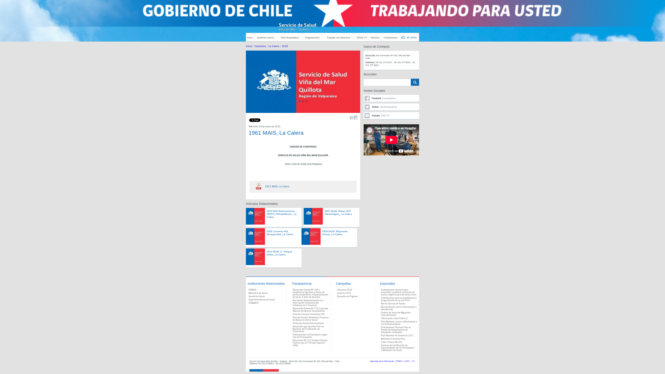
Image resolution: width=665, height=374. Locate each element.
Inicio (250, 37)
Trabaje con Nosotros (338, 37)
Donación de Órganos (347, 296)
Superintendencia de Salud (262, 299)
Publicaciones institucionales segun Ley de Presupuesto (310, 336)
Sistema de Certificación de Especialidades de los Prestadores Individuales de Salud (397, 348)
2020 (285, 46)
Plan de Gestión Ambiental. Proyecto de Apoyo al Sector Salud (311, 319)
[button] (300, 101)
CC (413, 361)
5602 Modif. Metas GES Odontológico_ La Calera (338, 212)
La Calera (274, 46)
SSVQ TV (362, 37)
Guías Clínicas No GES (391, 342)
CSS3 (407, 361)
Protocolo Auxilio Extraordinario (308, 323)
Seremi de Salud (256, 296)
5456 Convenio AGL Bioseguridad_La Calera (280, 233)
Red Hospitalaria (290, 37)
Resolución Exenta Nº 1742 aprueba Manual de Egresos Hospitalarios (310, 310)
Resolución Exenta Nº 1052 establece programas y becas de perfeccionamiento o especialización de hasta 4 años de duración (310, 293)
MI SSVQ (412, 37)
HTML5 (399, 361)
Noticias (375, 37)
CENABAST (254, 303)
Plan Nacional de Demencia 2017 (397, 335)
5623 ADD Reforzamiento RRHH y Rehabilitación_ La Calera (281, 214)
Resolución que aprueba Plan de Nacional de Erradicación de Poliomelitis (308, 329)
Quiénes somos (265, 37)
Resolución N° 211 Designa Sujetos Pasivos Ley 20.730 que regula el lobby (310, 343)
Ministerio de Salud (258, 293)
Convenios (260, 46)
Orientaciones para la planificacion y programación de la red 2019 (399, 299)
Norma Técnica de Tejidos (393, 303)
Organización (312, 37)
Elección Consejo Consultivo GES (309, 314)
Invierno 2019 (344, 293)
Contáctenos (390, 37)
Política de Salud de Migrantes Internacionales (396, 314)
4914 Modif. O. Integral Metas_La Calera (279, 253)
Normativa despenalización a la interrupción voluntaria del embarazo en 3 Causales (308, 303)
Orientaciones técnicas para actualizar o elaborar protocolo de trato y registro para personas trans (398, 292)
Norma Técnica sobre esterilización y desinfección (399, 308)
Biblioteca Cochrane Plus (393, 339)
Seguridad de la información (382, 361)
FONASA (252, 290)
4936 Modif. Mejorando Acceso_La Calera (335, 233)
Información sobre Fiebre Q (394, 318)
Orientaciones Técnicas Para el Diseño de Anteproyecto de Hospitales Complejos (396, 330)
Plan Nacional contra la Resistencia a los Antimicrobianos (399, 323)
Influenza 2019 (344, 290)
